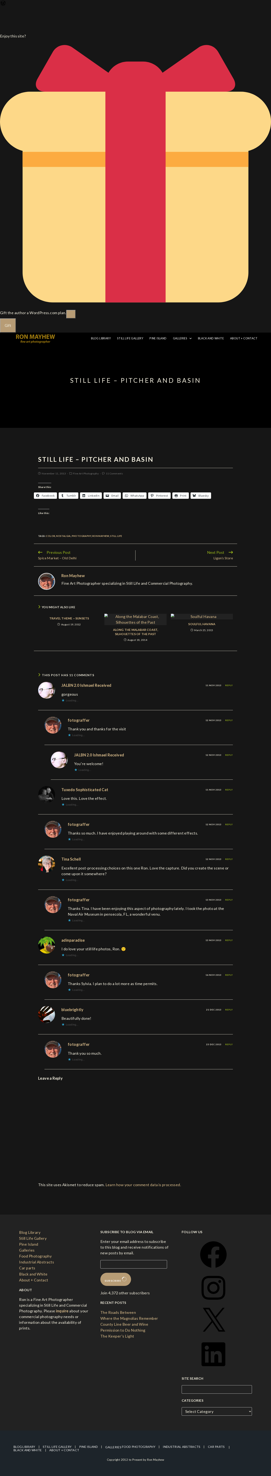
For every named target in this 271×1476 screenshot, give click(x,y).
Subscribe (113, 1280)
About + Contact (33, 1280)
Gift (8, 325)
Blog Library (29, 1232)
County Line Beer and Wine (124, 1324)
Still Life (116, 536)
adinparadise (73, 940)
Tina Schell (71, 859)
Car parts (27, 1268)
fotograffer (79, 720)
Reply (229, 685)
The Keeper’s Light (117, 1336)
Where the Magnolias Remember (129, 1318)
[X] (213, 1335)
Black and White (33, 1274)
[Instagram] (213, 1302)
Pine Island (28, 1244)
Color (50, 536)
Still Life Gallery (33, 1238)
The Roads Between (118, 1312)
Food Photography (35, 1256)
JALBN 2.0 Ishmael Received (86, 685)
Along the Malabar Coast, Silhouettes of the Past (135, 632)
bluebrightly (72, 1009)
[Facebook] (213, 1269)
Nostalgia (63, 536)
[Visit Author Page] (46, 580)
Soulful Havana (201, 624)
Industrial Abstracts (36, 1262)
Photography (81, 536)
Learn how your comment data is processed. (143, 1184)
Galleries (27, 1250)
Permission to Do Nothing (122, 1330)
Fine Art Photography (86, 473)
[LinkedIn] (213, 1368)
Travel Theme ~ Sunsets (69, 618)
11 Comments (114, 473)
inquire (62, 1311)
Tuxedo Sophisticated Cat (84, 789)
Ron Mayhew (100, 536)
